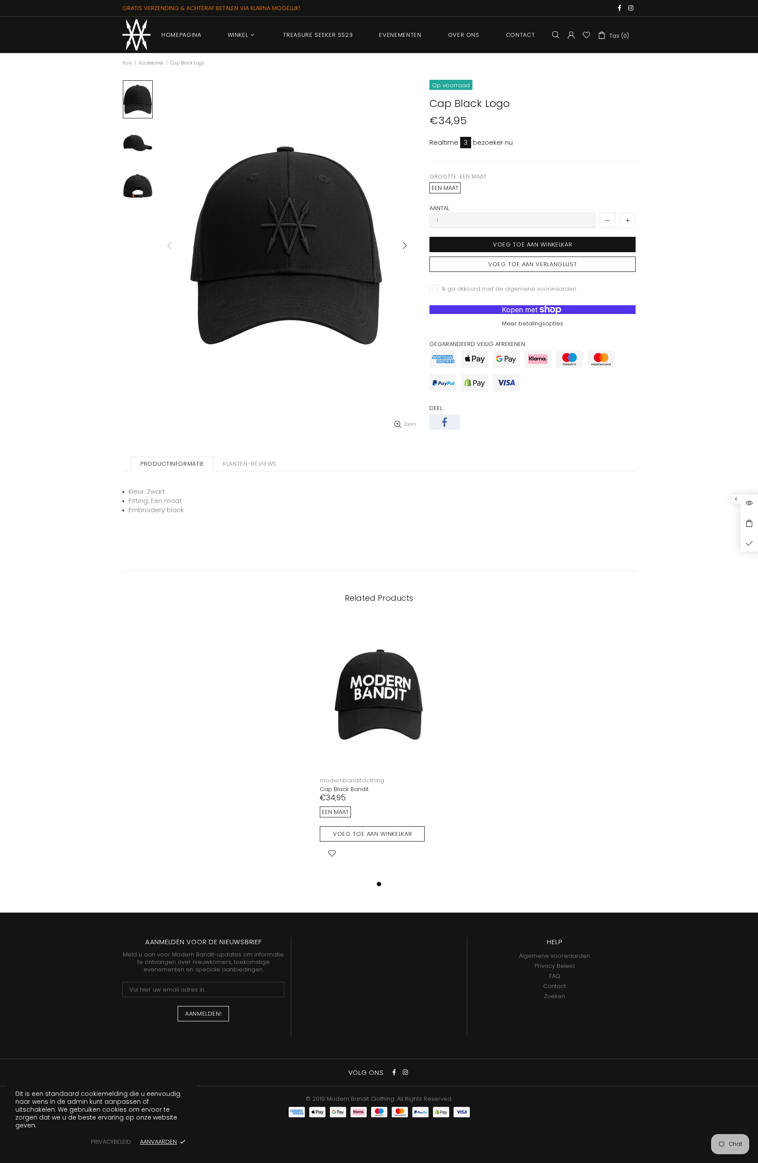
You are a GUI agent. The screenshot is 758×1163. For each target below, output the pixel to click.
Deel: (436, 408)
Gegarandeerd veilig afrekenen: (477, 344)
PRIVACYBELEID (111, 1141)
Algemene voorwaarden (554, 956)
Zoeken (554, 996)
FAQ (554, 976)
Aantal (439, 208)
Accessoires (151, 63)
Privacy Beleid (555, 966)
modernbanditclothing (352, 780)
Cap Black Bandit (344, 789)
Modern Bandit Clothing (136, 34)
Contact (554, 986)
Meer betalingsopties (532, 323)
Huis (127, 63)
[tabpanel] (379, 749)
